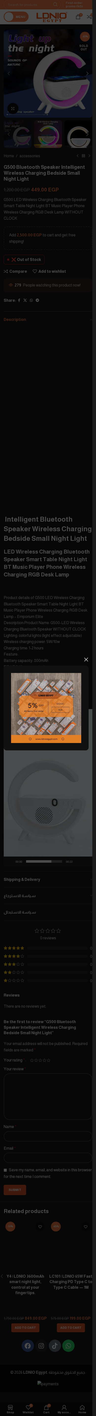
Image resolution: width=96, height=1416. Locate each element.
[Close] (86, 659)
